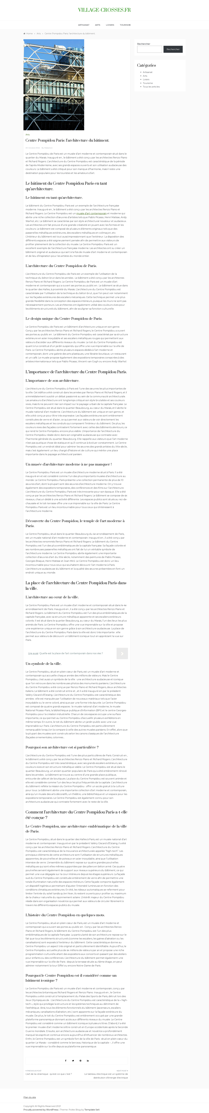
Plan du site (29, 1097)
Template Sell (91, 1109)
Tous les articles (151, 86)
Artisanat (83, 25)
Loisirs (110, 25)
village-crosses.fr (104, 10)
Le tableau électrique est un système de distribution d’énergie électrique (106, 1076)
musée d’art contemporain (91, 213)
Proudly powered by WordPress (41, 1109)
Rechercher (143, 44)
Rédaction (48, 148)
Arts (97, 25)
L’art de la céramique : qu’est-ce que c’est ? (49, 1074)
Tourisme (125, 25)
